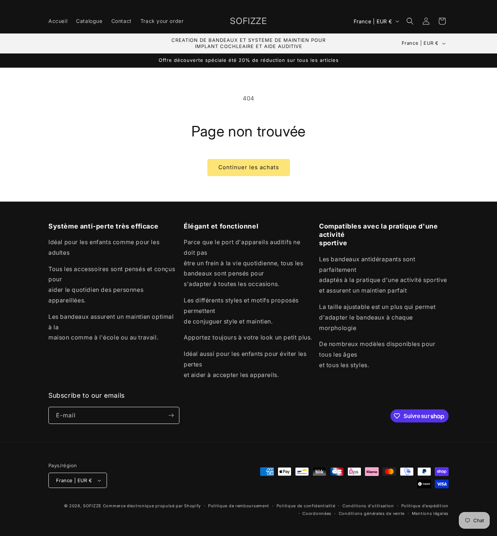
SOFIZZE (92, 505)
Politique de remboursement (238, 505)
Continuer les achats (248, 167)
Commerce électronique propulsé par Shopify (152, 505)
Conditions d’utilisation (368, 505)
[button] (410, 21)
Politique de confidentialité (306, 505)
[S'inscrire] (171, 415)
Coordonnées (316, 513)
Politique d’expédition (425, 505)
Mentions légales (430, 513)
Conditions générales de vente (372, 513)
